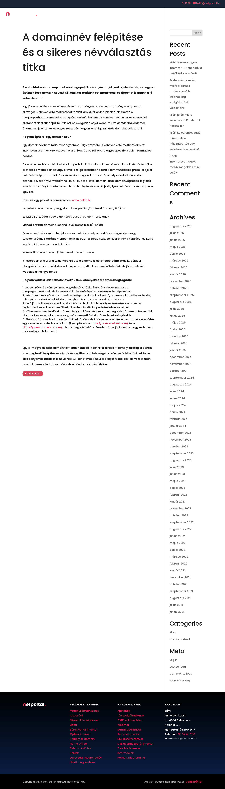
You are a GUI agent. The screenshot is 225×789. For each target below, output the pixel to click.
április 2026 (177, 254)
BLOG (171, 15)
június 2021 (177, 612)
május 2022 (178, 543)
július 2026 (177, 233)
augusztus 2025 (181, 302)
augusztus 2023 (180, 460)
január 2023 (178, 501)
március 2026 (179, 260)
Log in (174, 660)
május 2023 (177, 481)
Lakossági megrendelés (86, 757)
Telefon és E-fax (80, 748)
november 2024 (180, 364)
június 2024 (177, 398)
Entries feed (178, 667)
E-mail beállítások (129, 729)
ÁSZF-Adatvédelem (130, 720)
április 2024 (177, 412)
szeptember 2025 (182, 295)
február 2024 (179, 419)
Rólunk (74, 753)
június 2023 (177, 474)
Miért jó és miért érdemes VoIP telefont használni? (185, 120)
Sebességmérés (128, 734)
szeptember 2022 (182, 522)
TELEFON (159, 15)
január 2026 (178, 274)
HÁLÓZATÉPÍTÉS (125, 15)
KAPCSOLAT (196, 15)
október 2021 (178, 584)
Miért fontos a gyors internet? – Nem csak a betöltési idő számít (186, 67)
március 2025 (179, 336)
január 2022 (178, 570)
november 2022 (180, 508)
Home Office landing (131, 757)
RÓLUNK (182, 15)
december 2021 (180, 577)
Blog (173, 632)
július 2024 (177, 391)
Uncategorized (180, 639)
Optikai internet (80, 734)
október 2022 (179, 515)
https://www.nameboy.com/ (42, 327)
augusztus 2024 (181, 384)
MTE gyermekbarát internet (135, 744)
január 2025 (178, 350)
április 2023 (177, 488)
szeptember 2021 (181, 591)
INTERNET (105, 15)
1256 (188, 3)
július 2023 (177, 467)
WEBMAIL (213, 15)
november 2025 (180, 281)
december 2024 (180, 357)
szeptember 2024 (182, 378)
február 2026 (178, 267)
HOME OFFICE (144, 15)
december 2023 (180, 433)
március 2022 (179, 557)
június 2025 (177, 316)
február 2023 (178, 495)
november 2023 (180, 439)
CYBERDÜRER (194, 781)
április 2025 (177, 329)
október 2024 (179, 371)
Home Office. (78, 744)
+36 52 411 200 (185, 734)
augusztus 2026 (180, 226)
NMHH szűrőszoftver (130, 739)
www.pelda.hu (81, 200)
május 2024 (178, 405)
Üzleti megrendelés (82, 762)
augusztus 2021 (180, 598)
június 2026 (177, 240)
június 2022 (177, 536)
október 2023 (179, 446)
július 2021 (176, 605)
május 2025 (178, 322)
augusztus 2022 (180, 529)
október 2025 (179, 288)
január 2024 (178, 426)
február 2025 (179, 343)
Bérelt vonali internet (83, 729)
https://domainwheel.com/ (109, 323)
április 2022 (177, 550)
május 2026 (178, 247)
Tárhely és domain (82, 739)
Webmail (123, 725)
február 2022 (178, 563)
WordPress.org (180, 680)
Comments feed (181, 673)
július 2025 (177, 309)
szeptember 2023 (182, 453)
